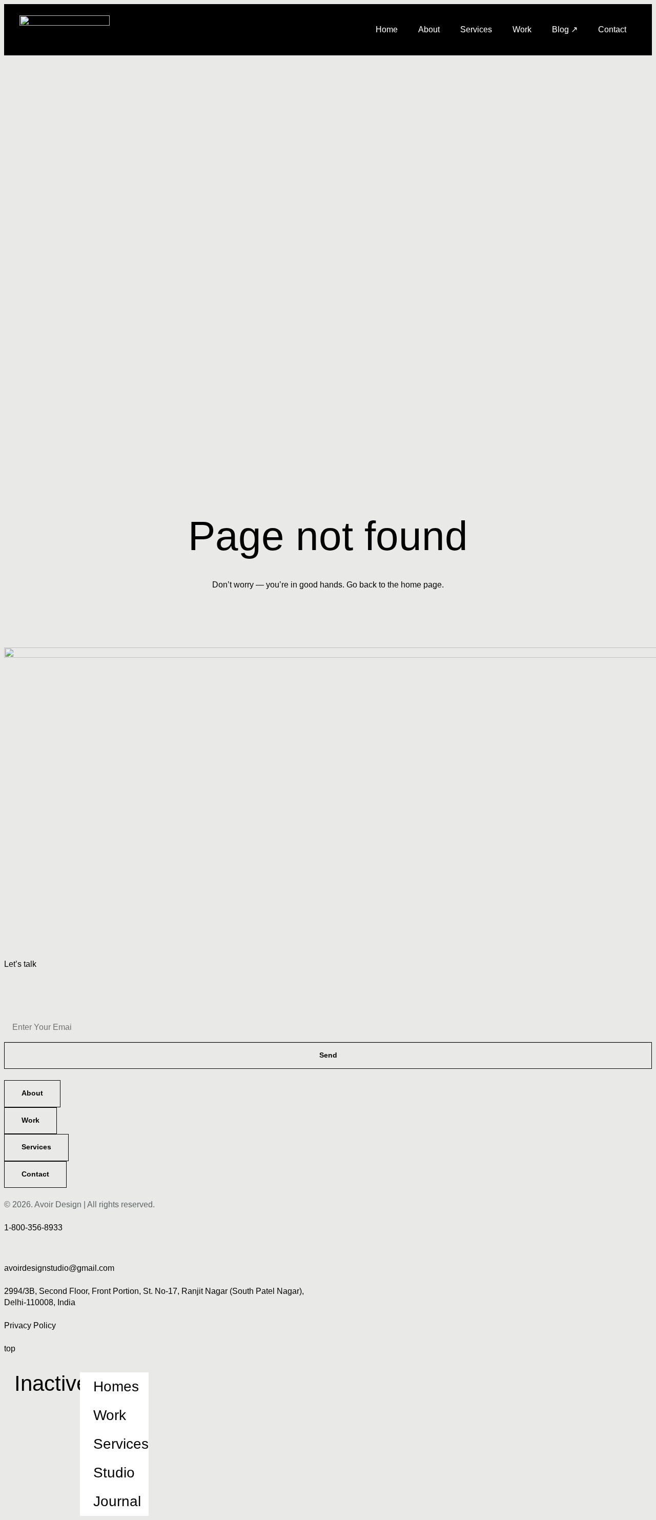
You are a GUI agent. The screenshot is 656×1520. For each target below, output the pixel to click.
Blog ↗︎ (565, 29)
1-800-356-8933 (33, 1227)
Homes (116, 1386)
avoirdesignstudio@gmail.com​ (59, 1268)
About (429, 29)
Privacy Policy (30, 1325)
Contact (612, 29)
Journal (117, 1501)
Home (387, 29)
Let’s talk (20, 964)
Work (521, 29)
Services (476, 29)
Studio (114, 1473)
